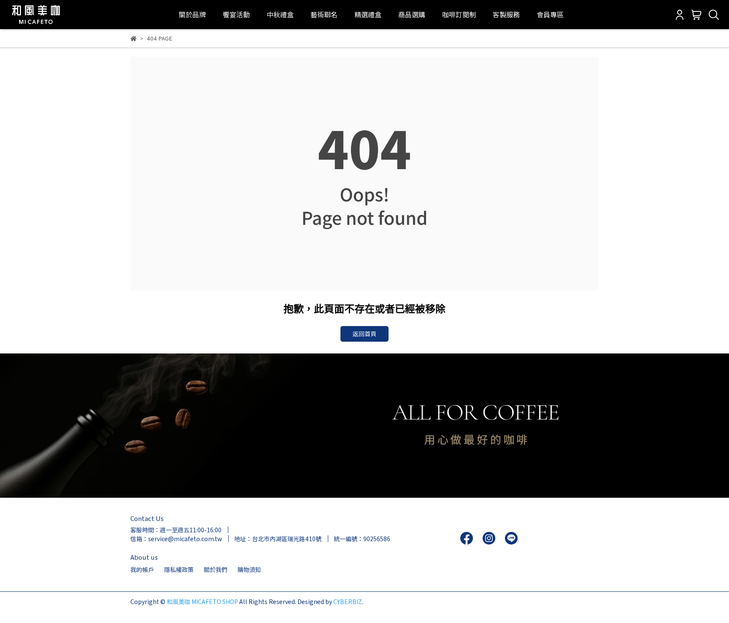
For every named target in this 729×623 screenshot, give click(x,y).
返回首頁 (364, 333)
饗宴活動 (236, 14)
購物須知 (249, 569)
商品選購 (411, 14)
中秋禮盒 (280, 14)
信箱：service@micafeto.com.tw (176, 538)
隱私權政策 (179, 569)
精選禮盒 (367, 14)
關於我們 (215, 569)
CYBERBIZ (347, 601)
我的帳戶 (142, 569)
